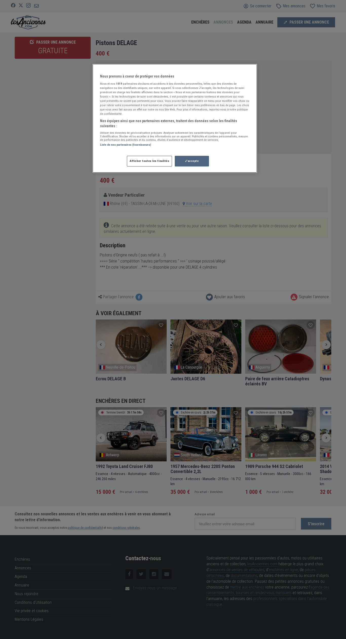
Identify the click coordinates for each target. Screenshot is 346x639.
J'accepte (192, 161)
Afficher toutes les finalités (149, 161)
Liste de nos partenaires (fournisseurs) (125, 144)
